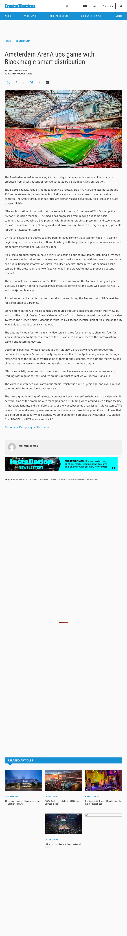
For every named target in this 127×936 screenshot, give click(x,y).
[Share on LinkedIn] (24, 82)
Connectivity (23, 41)
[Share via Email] (47, 82)
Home (8, 41)
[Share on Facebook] (16, 82)
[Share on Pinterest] (39, 82)
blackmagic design (25, 479)
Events (118, 16)
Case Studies (11, 796)
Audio (8, 16)
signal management (71, 479)
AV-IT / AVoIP (30, 16)
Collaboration (59, 16)
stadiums (93, 479)
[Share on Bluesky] (32, 82)
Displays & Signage (91, 16)
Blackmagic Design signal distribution (27, 427)
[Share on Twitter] (8, 82)
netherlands (47, 479)
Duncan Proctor (17, 70)
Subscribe (108, 6)
